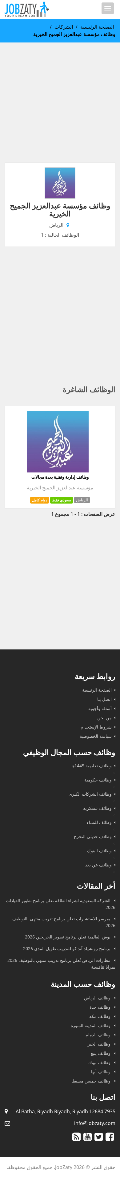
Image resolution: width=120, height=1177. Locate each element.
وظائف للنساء (99, 822)
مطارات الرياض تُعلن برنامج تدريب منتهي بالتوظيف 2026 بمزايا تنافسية (61, 963)
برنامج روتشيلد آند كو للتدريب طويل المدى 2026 (67, 948)
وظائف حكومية (98, 780)
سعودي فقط (61, 500)
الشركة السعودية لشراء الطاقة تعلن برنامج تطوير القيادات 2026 (60, 904)
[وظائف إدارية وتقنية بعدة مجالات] (58, 470)
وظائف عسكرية (97, 808)
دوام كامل (39, 500)
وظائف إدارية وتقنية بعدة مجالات (60, 477)
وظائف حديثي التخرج (93, 836)
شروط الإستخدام (96, 727)
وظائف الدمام (99, 1035)
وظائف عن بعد (98, 865)
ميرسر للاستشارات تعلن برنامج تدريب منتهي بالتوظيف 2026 (63, 922)
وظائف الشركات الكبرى (90, 794)
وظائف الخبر (100, 1044)
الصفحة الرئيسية (97, 26)
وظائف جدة (101, 1007)
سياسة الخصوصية (96, 736)
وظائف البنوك (99, 851)
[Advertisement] (60, 102)
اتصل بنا (104, 699)
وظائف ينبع (101, 1053)
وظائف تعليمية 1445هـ (91, 766)
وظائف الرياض (98, 998)
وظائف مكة (100, 1016)
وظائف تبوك (100, 1062)
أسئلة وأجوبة (100, 708)
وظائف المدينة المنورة (91, 1025)
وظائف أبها (101, 1072)
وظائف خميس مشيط (92, 1081)
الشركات (63, 26)
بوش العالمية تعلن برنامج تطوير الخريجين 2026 (68, 937)
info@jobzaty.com (94, 1123)
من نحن (104, 718)
